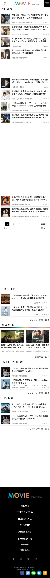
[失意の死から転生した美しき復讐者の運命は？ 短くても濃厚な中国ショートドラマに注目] (5, 200)
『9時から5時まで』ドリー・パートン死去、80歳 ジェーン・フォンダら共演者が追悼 (30, 104)
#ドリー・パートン (18, 110)
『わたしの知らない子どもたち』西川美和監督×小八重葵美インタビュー (30, 417)
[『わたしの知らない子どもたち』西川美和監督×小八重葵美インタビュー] (5, 419)
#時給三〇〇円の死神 (18, 22)
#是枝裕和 (25, 34)
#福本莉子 (29, 22)
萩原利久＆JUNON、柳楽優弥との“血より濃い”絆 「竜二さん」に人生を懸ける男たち (37, 346)
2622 (43, 224)
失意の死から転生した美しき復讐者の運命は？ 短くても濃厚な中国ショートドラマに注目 (30, 198)
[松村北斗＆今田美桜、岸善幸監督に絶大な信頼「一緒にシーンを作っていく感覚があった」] (5, 83)
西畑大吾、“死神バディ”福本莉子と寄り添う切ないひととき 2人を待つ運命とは (30, 16)
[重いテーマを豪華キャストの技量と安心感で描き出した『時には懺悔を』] (5, 54)
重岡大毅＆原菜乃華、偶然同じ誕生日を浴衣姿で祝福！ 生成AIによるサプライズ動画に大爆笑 (30, 210)
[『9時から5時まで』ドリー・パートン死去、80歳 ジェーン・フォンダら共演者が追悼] (5, 106)
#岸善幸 (21, 87)
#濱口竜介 (29, 122)
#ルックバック (16, 34)
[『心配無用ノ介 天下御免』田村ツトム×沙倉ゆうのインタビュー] (5, 384)
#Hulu (14, 204)
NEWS (25, 505)
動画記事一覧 (41, 357)
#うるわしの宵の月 (18, 99)
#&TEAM (15, 46)
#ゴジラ (3, 351)
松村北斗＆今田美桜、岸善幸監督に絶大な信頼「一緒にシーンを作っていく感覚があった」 (30, 81)
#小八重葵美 (23, 423)
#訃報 (26, 110)
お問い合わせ (25, 550)
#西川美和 (15, 423)
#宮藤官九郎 (23, 58)
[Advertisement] (25, 67)
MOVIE (25, 525)
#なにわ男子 (28, 99)
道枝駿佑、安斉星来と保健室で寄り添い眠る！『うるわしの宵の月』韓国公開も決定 (29, 92)
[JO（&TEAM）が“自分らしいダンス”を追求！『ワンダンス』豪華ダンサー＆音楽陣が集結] (5, 42)
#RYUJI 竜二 (37, 351)
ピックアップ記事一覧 (37, 429)
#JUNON (29, 351)
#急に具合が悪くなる (18, 122)
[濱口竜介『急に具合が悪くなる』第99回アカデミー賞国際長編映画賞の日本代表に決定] (5, 118)
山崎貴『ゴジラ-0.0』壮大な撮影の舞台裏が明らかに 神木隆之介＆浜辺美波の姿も (12, 346)
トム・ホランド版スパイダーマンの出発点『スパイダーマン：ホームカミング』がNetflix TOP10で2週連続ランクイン (29, 405)
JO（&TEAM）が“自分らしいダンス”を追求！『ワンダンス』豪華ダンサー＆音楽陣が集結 (30, 40)
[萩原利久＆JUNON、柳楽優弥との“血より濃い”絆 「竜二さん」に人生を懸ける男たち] (37, 336)
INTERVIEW (25, 512)
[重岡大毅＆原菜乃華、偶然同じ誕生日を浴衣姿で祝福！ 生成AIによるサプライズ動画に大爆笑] (5, 212)
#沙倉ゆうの (24, 387)
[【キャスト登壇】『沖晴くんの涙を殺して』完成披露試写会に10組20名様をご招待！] (5, 311)
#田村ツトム (16, 387)
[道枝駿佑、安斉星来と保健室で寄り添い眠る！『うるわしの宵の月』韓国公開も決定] (5, 95)
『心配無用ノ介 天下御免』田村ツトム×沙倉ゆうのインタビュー (30, 381)
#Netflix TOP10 (23, 411)
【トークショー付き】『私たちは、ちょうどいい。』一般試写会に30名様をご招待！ (30, 296)
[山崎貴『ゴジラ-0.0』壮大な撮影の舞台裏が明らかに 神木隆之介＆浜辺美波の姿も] (12, 336)
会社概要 (25, 544)
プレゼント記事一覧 (38, 320)
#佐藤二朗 (15, 58)
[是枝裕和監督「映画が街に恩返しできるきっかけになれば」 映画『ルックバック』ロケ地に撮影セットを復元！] (5, 30)
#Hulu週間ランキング (23, 204)
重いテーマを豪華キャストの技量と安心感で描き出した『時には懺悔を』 (30, 51)
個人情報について (25, 539)
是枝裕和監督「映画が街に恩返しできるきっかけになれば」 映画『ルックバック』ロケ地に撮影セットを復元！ (30, 28)
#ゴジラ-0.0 (10, 351)
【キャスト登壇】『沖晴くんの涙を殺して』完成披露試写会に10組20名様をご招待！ (30, 308)
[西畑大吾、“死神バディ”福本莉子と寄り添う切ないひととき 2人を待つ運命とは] (5, 19)
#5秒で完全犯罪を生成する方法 (22, 216)
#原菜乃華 (35, 216)
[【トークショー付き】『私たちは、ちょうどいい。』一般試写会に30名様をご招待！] (5, 299)
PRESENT (25, 531)
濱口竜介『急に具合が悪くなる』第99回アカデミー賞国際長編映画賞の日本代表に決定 (30, 116)
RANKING (25, 518)
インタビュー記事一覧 (37, 393)
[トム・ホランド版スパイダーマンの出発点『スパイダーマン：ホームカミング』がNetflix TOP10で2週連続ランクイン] (5, 408)
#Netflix (14, 411)
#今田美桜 (15, 87)
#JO (19, 46)
